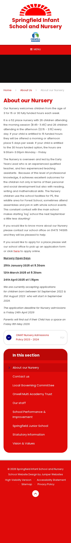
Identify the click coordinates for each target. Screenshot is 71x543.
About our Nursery (52, 90)
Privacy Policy (45, 484)
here (17, 251)
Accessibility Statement (51, 480)
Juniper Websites (52, 474)
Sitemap (26, 484)
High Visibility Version (18, 480)
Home (7, 90)
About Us (26, 90)
